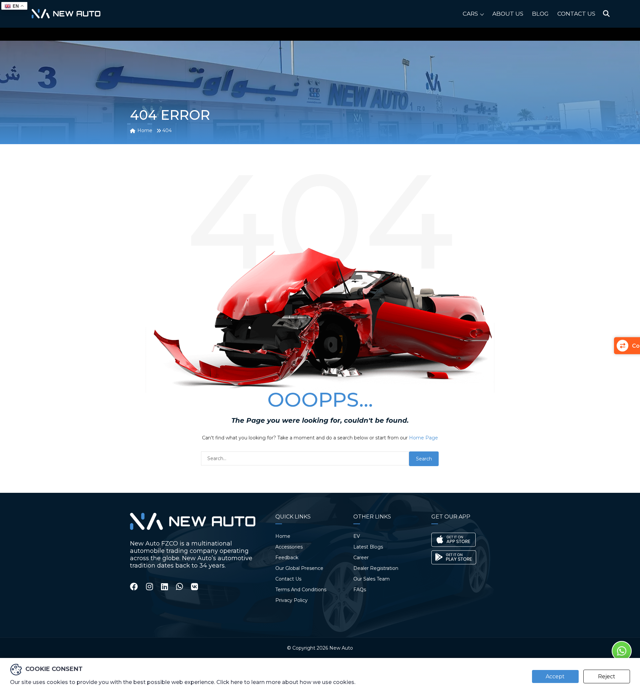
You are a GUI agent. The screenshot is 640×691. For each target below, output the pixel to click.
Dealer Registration (375, 568)
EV (356, 536)
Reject (606, 676)
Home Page (423, 438)
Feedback (286, 558)
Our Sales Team (371, 579)
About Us (507, 13)
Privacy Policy (291, 600)
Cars (470, 13)
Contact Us (576, 13)
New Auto (341, 648)
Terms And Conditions (300, 590)
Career (361, 558)
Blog (540, 13)
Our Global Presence (299, 568)
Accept (555, 676)
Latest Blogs (368, 547)
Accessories (289, 547)
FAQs (359, 590)
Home (282, 536)
